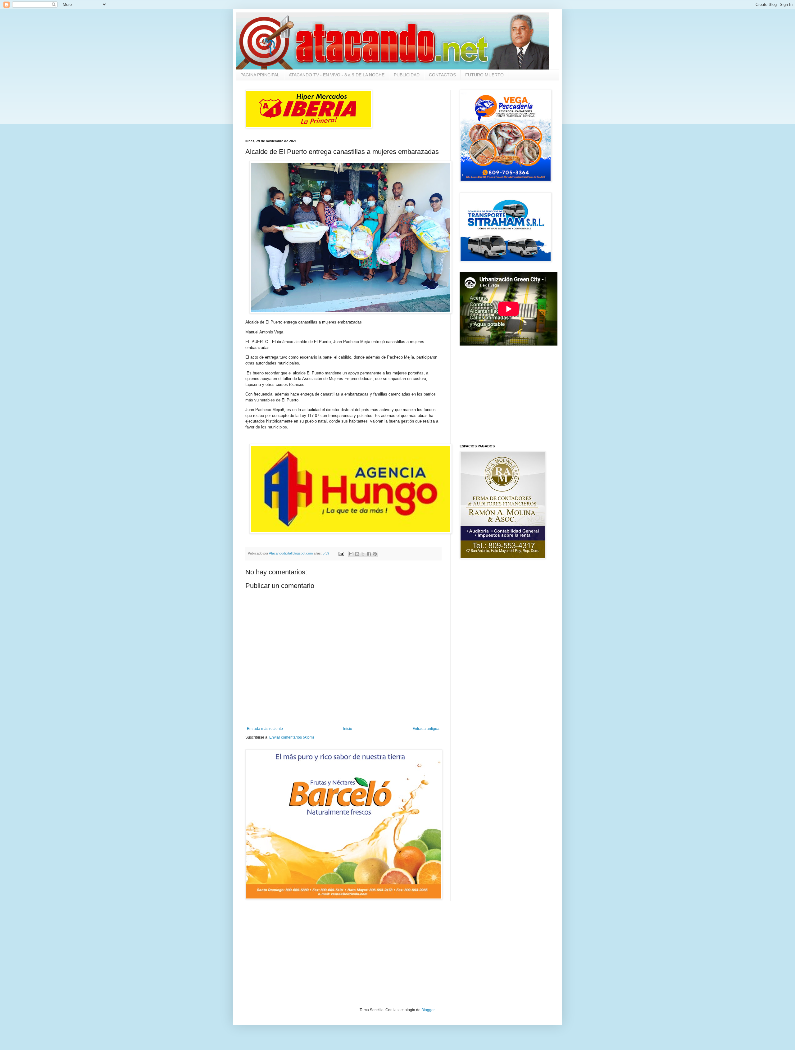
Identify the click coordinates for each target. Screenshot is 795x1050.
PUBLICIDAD (407, 74)
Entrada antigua (425, 728)
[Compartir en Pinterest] (375, 554)
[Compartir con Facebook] (369, 554)
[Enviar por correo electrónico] (351, 554)
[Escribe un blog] (357, 554)
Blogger (427, 1010)
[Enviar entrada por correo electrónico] (341, 553)
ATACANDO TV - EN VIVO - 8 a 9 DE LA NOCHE (336, 74)
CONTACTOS (442, 74)
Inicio (347, 728)
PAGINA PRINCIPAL (259, 74)
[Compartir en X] (363, 554)
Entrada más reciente (265, 728)
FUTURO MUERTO (484, 74)
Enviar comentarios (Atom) (291, 737)
